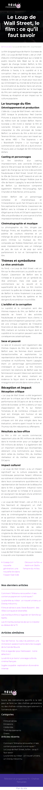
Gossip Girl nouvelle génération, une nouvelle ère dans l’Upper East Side (11, 568)
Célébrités (8, 727)
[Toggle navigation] (35, 5)
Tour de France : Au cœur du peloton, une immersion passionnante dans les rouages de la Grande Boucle (21, 644)
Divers (6, 733)
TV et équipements (12, 730)
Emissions (8, 724)
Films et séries (8, 47)
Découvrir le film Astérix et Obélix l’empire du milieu (31, 565)
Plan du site (21, 788)
